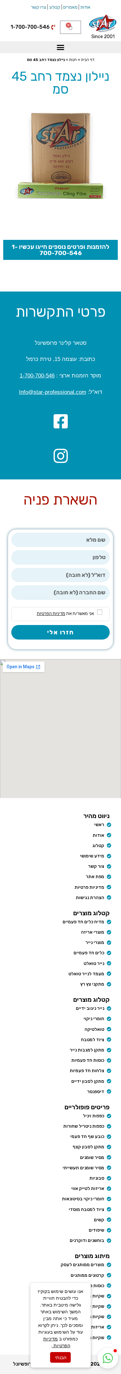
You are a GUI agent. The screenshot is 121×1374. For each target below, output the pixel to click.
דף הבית (88, 59)
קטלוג (54, 7)
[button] (61, 47)
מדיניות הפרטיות (51, 613)
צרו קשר (38, 7)
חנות (73, 59)
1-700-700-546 (37, 376)
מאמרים (70, 7)
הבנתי (60, 1357)
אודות (85, 7)
